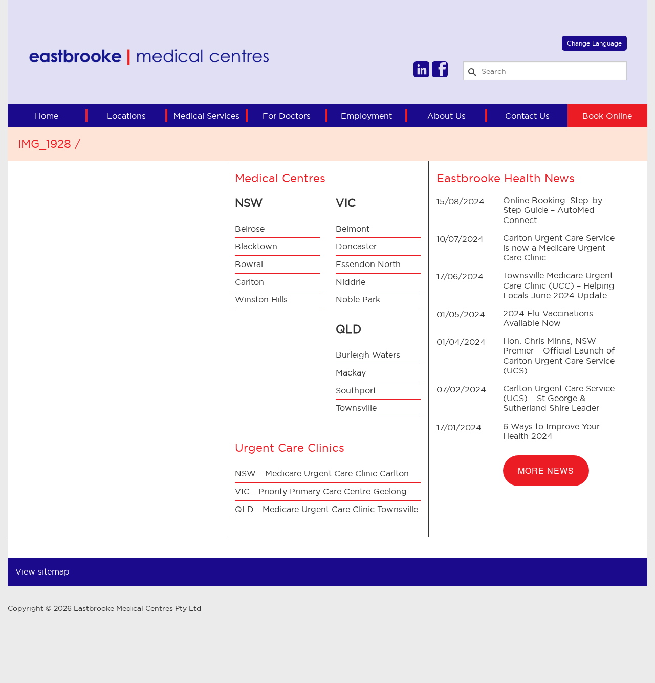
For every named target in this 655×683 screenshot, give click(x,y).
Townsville (356, 408)
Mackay (351, 372)
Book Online (607, 116)
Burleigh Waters (368, 354)
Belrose (250, 229)
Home (46, 116)
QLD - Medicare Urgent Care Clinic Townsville (326, 509)
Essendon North (368, 264)
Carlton (249, 282)
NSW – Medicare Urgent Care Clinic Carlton (322, 473)
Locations (126, 116)
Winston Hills (261, 299)
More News (546, 470)
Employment (366, 116)
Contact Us (527, 116)
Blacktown (256, 246)
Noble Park (358, 299)
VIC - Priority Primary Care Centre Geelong (321, 491)
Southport (356, 390)
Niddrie (350, 282)
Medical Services (206, 116)
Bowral (249, 264)
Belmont (352, 229)
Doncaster (356, 246)
